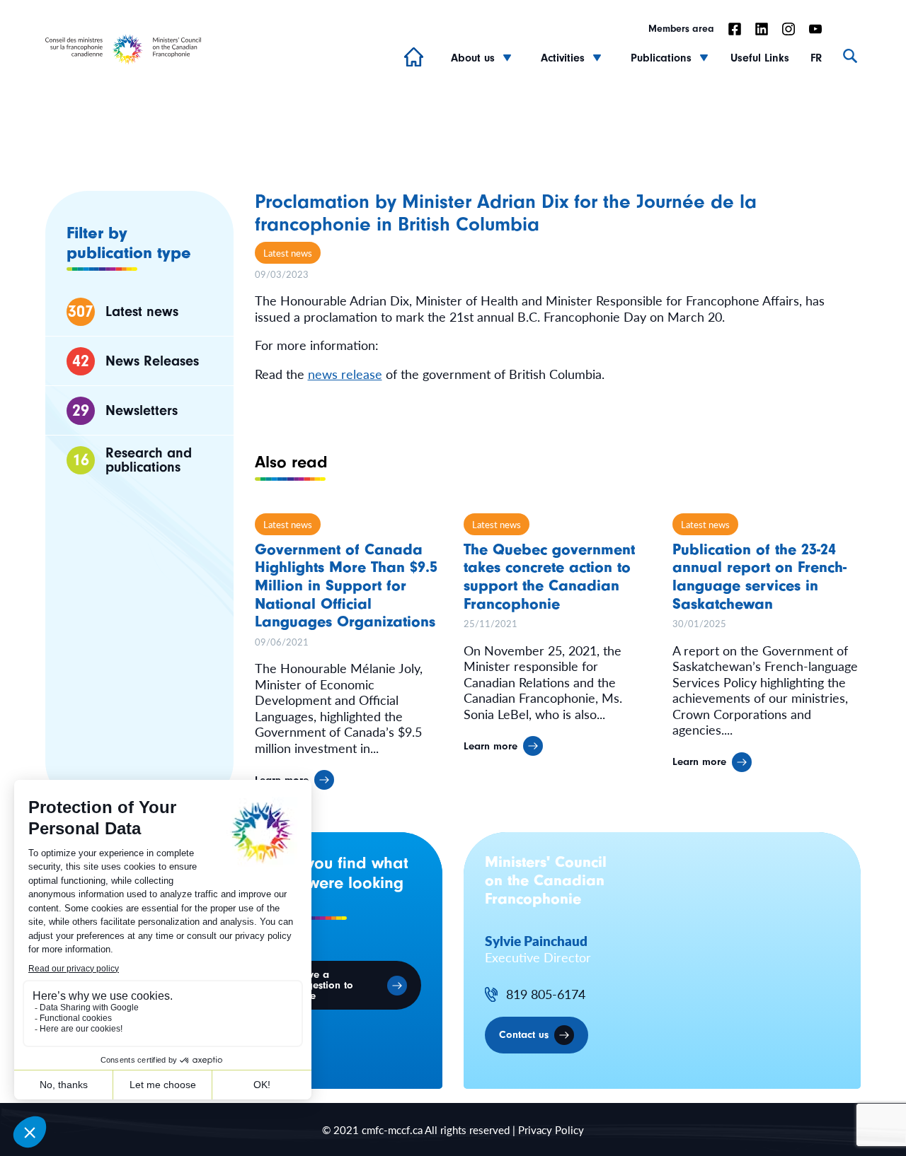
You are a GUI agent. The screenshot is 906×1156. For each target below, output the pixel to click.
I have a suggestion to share (321, 985)
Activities (563, 58)
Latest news (287, 252)
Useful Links (759, 58)
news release (345, 374)
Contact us (524, 1035)
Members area (681, 29)
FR (816, 58)
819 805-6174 (545, 994)
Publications (661, 58)
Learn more (490, 746)
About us (473, 58)
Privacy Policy (551, 1129)
